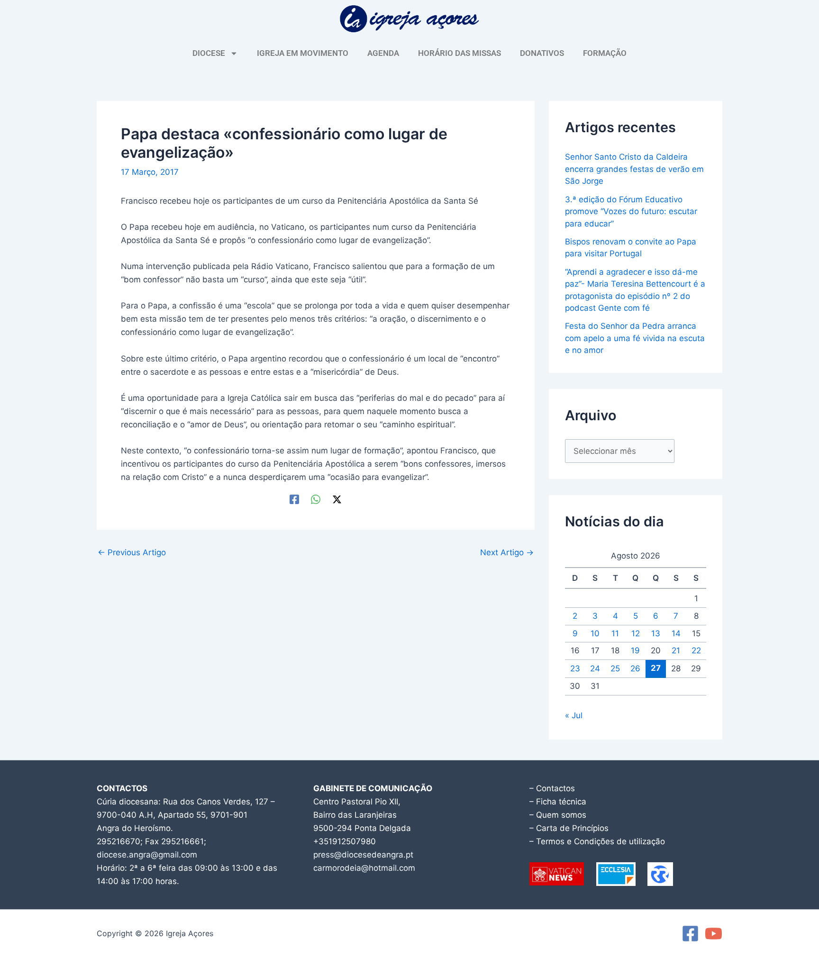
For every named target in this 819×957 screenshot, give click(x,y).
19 (635, 650)
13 (655, 633)
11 (615, 633)
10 (595, 633)
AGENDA (383, 53)
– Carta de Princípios (569, 828)
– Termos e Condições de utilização (597, 841)
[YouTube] (713, 933)
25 (615, 668)
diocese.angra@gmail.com (147, 854)
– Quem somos (557, 815)
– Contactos (552, 788)
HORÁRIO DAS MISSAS (459, 53)
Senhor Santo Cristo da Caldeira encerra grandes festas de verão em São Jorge (634, 169)
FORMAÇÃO (605, 53)
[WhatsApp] (315, 499)
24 (595, 668)
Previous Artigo (132, 553)
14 (676, 633)
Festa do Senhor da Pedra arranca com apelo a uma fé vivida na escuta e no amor (635, 338)
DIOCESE (208, 53)
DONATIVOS (542, 53)
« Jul (573, 715)
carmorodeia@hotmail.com (364, 868)
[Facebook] (294, 499)
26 (635, 668)
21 (676, 650)
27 (656, 668)
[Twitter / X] (337, 499)
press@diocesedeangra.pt (363, 854)
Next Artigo (507, 553)
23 (575, 668)
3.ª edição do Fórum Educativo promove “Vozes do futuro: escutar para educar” (631, 211)
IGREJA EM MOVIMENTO (302, 53)
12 (635, 633)
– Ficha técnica (557, 801)
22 (696, 650)
